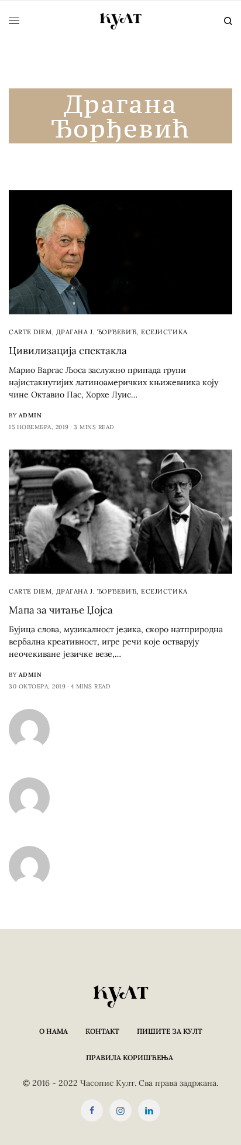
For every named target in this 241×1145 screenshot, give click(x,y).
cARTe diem (30, 332)
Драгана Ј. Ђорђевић (96, 332)
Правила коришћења (129, 1057)
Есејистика (164, 332)
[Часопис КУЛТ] (120, 21)
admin (30, 415)
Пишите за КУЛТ (169, 1031)
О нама (53, 1031)
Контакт (102, 1031)
